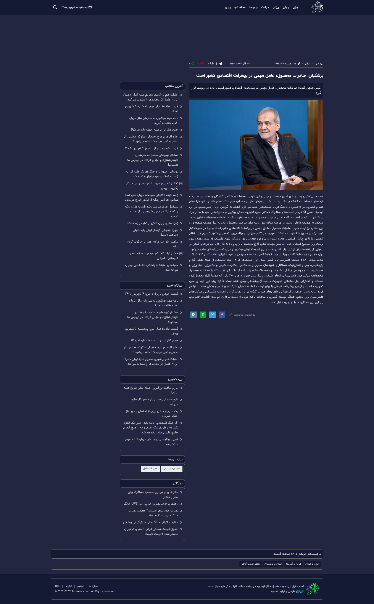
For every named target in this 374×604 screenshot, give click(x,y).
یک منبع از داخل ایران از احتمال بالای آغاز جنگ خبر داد (152, 414)
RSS (57, 586)
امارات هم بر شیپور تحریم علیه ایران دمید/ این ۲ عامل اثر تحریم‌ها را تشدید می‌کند (150, 97)
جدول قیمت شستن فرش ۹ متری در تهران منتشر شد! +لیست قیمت (151, 532)
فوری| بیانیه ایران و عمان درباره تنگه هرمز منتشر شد (151, 442)
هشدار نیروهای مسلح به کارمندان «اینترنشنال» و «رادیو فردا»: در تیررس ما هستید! (152, 160)
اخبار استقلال (150, 469)
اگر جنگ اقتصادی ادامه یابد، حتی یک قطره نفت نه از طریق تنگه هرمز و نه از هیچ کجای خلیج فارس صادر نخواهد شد (150, 427)
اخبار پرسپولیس (171, 469)
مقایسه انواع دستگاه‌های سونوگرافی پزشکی (150, 522)
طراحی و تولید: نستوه (283, 592)
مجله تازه (239, 7)
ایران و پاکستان (273, 564)
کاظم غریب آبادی (250, 564)
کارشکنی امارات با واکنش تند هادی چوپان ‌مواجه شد (151, 268)
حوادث (265, 7)
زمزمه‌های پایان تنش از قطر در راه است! (152, 223)
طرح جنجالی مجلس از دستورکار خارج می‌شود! (154, 402)
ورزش (275, 7)
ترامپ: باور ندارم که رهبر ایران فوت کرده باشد (152, 244)
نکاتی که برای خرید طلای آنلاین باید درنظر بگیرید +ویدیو (152, 186)
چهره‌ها (253, 7)
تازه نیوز (315, 7)
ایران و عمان (312, 564)
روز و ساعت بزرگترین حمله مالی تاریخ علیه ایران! (151, 390)
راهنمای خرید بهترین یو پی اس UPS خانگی (150, 503)
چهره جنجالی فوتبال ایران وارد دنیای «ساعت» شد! (155, 233)
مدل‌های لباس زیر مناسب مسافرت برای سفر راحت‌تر (153, 495)
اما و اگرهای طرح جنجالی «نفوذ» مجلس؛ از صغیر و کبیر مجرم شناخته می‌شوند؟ (151, 139)
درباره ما (93, 586)
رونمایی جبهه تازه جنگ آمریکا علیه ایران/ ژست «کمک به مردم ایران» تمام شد (152, 174)
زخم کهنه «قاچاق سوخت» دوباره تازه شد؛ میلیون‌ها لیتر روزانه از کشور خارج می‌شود (151, 198)
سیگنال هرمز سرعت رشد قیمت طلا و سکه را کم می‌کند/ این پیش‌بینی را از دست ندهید (151, 211)
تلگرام (69, 586)
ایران (295, 7)
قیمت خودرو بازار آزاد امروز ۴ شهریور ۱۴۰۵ (151, 148)
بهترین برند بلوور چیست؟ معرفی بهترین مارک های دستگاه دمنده (153, 513)
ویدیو (228, 7)
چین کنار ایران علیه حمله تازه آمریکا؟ (154, 129)
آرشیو (80, 586)
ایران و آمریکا (293, 564)
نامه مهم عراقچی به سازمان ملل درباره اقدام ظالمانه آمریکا (153, 121)
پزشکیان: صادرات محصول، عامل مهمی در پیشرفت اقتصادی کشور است (259, 75)
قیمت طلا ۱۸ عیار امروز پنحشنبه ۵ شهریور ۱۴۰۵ (151, 109)
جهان (286, 7)
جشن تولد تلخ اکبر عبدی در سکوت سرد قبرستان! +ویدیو (153, 256)
